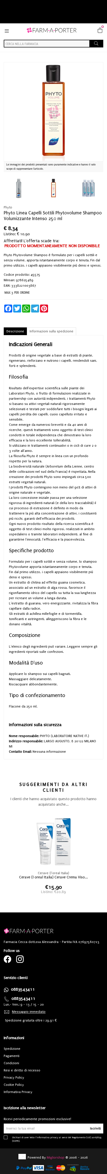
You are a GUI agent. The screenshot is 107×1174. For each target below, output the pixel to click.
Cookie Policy (14, 1085)
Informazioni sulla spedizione (51, 331)
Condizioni (11, 1063)
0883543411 (23, 989)
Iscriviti (95, 1128)
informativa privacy (47, 1137)
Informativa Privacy (18, 1092)
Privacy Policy (14, 1077)
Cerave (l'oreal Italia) (53, 873)
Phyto (8, 207)
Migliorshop (55, 1157)
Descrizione (15, 331)
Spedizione (12, 1049)
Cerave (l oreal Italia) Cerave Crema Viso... (53, 877)
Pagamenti (11, 1056)
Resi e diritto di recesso (22, 1070)
